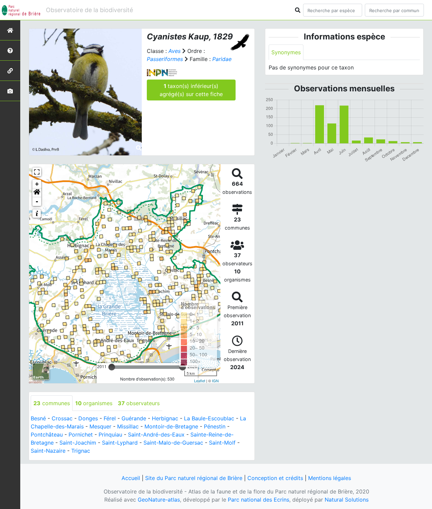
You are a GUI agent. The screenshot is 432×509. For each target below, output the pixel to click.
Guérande (134, 418)
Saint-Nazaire (48, 450)
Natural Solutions (347, 499)
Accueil (131, 478)
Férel (110, 418)
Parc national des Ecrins (258, 499)
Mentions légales (329, 478)
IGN (215, 380)
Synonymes (286, 52)
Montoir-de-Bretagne (171, 426)
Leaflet (199, 380)
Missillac (128, 426)
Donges (88, 418)
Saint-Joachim (77, 442)
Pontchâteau (47, 434)
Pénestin (214, 426)
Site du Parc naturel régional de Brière (193, 478)
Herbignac (165, 418)
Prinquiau (110, 434)
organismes (93, 403)
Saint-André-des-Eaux (156, 434)
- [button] (37, 201)
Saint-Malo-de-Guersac (173, 442)
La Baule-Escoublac (209, 418)
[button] (36, 192)
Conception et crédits (275, 478)
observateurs (139, 403)
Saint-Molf (222, 442)
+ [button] (37, 183)
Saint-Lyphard (120, 442)
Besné (38, 418)
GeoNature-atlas (159, 499)
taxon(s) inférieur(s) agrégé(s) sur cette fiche (191, 90)
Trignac (80, 450)
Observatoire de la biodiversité (89, 9)
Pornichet (81, 434)
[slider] (111, 367)
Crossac (62, 418)
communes (51, 403)
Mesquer (100, 426)
